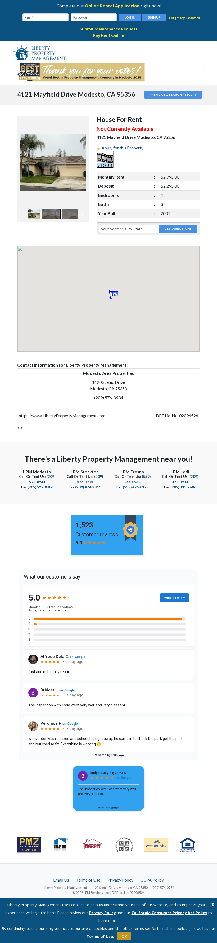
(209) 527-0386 (40, 487)
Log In (130, 17)
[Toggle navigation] (196, 72)
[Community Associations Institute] (156, 845)
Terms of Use (88, 879)
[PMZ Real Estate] (29, 845)
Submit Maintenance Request (108, 28)
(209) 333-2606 (183, 487)
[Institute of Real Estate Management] (61, 844)
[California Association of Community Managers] (124, 844)
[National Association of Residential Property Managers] (93, 844)
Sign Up (154, 17)
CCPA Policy (152, 879)
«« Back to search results (173, 94)
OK (124, 936)
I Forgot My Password (184, 18)
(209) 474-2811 (88, 487)
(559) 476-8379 (135, 487)
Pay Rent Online (108, 35)
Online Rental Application (112, 6)
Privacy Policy (120, 879)
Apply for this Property (122, 147)
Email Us (61, 879)
